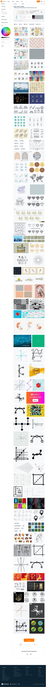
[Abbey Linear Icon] (21, 110)
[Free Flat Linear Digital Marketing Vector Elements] (36, 31)
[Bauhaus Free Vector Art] (21, 98)
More (22, 1)
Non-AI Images (4, 13)
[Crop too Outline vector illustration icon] (38, 550)
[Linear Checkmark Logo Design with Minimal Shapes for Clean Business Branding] (36, 626)
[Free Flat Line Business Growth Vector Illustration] (21, 54)
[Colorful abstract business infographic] (29, 215)
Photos (9, 1)
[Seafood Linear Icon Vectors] (21, 167)
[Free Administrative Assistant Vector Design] (36, 156)
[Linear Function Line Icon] (20, 398)
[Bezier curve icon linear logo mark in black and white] (21, 370)
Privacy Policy (37, 684)
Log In (42, 1)
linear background (39, 24)
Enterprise (3, 673)
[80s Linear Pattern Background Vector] (22, 479)
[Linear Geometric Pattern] (36, 43)
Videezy (3, 672)
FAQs (26, 669)
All (2, 11)
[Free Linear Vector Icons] (21, 178)
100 (34, 644)
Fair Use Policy (42, 684)
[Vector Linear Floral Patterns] (24, 291)
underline (16, 530)
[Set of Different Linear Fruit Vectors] (21, 65)
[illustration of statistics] (37, 424)
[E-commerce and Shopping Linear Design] (21, 189)
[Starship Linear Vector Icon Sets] (36, 98)
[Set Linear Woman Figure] (33, 271)
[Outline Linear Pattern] (36, 54)
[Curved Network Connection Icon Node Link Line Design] (36, 438)
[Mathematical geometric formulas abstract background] (21, 438)
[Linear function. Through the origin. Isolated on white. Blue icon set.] (21, 355)
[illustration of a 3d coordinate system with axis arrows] (39, 468)
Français (39, 674)
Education (3, 674)
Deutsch (39, 673)
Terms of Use (33, 684)
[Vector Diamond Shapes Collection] (35, 201)
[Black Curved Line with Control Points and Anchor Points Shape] (20, 410)
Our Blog (27, 673)
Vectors (4, 1)
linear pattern (32, 24)
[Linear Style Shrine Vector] (20, 201)
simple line (16, 143)
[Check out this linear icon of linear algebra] (36, 355)
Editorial (17, 1)
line (20, 530)
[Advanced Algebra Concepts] (18, 491)
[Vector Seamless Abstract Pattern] (37, 189)
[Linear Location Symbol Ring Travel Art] (38, 515)
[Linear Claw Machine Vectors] (36, 167)
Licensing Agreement (17, 669)
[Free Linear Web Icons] (21, 31)
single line (16, 146)
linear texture (16, 523)
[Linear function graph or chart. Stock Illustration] (21, 610)
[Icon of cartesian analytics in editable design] (20, 385)
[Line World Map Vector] (36, 178)
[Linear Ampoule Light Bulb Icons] (35, 121)
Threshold (3, 41)
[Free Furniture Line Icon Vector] (22, 260)
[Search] (41, 3)
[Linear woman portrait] (39, 291)
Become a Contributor (29, 674)
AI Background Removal (5, 678)
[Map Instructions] (36, 87)
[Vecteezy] (1, 1)
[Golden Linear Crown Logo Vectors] (36, 248)
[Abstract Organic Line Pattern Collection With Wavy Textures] (33, 239)
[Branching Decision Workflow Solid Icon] (22, 424)
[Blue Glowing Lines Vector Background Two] (22, 341)
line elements (16, 148)
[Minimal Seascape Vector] (36, 304)
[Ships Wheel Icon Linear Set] (20, 121)
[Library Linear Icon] (21, 76)
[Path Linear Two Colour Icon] (29, 385)
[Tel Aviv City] (21, 87)
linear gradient (16, 528)
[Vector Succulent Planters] (21, 248)
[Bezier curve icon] (36, 564)
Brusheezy (3, 669)
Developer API (4, 676)
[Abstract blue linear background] (18, 314)
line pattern (23, 148)
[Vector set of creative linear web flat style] (17, 271)
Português (39, 672)
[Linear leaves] (21, 133)
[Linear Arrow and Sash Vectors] (36, 133)
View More (37, 17)
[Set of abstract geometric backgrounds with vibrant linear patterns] (20, 503)
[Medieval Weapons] (22, 550)
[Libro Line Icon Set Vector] (20, 229)
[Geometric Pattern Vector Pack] (21, 304)
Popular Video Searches (17, 676)
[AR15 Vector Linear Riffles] (36, 144)
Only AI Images (4, 12)
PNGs (21, 24)
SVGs (16, 24)
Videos (13, 1)
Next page (29, 640)
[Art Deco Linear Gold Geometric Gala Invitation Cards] (35, 586)
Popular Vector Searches (17, 673)
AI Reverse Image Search (6, 677)
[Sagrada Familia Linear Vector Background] (18, 239)
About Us (27, 672)
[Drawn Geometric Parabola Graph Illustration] (21, 564)
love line (21, 143)
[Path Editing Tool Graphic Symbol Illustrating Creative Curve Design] (36, 454)
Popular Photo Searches (17, 674)
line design (21, 140)
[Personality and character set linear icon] (36, 65)
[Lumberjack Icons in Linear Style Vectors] (36, 110)
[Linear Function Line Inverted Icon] (36, 610)
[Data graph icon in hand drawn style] (21, 454)
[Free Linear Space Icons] (21, 43)
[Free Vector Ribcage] (21, 156)
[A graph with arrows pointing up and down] (21, 626)
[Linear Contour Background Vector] (35, 410)
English (39, 669)
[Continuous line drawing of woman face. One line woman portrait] (39, 538)
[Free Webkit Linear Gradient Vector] (36, 76)
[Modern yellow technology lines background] (36, 370)
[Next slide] (43, 24)
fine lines (16, 140)
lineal (22, 528)
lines (23, 525)
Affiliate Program (16, 672)
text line (21, 146)
